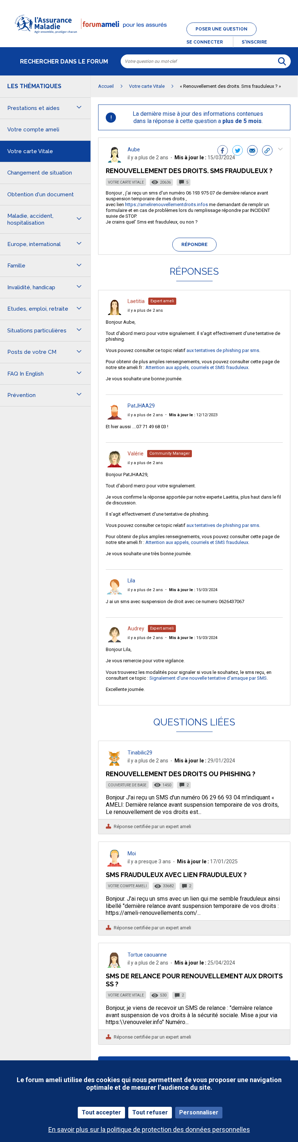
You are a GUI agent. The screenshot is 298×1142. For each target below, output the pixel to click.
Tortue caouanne (147, 955)
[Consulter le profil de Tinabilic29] (114, 763)
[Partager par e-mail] (252, 151)
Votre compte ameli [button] (33, 129)
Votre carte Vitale (126, 182)
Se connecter (204, 42)
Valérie (136, 454)
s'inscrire (254, 42)
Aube (134, 149)
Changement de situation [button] (39, 172)
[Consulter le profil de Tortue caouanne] (114, 965)
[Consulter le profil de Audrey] (114, 640)
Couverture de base (127, 785)
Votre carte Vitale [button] (30, 151)
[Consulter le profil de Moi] (114, 864)
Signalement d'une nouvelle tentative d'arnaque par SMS (208, 678)
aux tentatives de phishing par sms (222, 350)
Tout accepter (101, 1112)
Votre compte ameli (127, 886)
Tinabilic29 (140, 753)
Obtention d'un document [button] (40, 194)
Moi (132, 853)
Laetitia (136, 301)
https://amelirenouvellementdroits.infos (166, 204)
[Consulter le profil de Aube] (114, 160)
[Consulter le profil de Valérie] (114, 465)
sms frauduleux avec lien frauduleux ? (176, 875)
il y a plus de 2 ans (145, 310)
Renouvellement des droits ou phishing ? (180, 774)
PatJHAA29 (141, 406)
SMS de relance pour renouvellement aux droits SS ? (194, 980)
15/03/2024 (193, 590)
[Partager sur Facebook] (222, 151)
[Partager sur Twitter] (237, 151)
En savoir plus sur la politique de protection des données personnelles (149, 1129)
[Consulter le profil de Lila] (114, 592)
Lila (131, 581)
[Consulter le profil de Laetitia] (114, 313)
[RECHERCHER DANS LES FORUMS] (282, 61)
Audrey (136, 628)
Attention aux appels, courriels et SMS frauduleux (196, 367)
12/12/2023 (193, 415)
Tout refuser (150, 1112)
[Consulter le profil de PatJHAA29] (114, 417)
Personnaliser (198, 1112)
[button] (149, 37)
